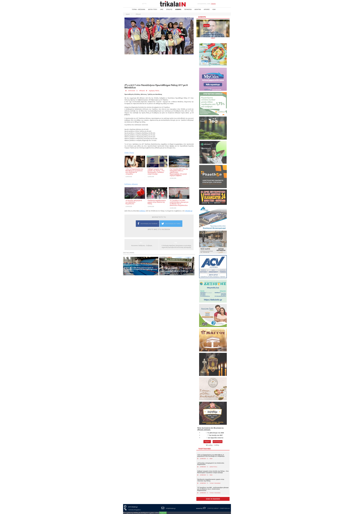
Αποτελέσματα (217, 449)
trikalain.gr (188, 211)
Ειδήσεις (142, 211)
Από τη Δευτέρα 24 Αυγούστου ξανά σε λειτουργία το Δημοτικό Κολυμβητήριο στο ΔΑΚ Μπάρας (140, 269)
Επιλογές (169, 9)
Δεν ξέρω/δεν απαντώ (215, 445)
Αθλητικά (198, 9)
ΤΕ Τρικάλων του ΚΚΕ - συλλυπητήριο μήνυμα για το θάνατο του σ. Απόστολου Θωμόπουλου (213, 496)
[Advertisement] (159, 69)
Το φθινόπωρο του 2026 (215, 440)
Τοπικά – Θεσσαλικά (138, 9)
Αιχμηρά (178, 9)
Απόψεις (207, 9)
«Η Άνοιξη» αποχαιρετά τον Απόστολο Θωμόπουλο (210, 470)
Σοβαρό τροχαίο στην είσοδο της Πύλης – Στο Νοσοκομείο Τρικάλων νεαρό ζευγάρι (213, 479)
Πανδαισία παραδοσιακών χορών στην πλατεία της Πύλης (210, 487)
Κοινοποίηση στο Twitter (173, 223)
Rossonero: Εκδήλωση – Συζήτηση (141, 245)
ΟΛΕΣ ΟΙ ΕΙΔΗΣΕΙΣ (213, 506)
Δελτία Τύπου (152, 9)
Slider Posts (129, 152)
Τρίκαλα (213, 4)
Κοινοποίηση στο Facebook (149, 223)
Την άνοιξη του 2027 (216, 442)
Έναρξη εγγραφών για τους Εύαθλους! (174, 271)
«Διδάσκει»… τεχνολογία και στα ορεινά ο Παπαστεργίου (213, 34)
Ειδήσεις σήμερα (131, 184)
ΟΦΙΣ (161, 9)
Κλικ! (214, 9)
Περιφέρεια (188, 9)
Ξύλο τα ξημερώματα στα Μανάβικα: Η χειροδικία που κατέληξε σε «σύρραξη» (211, 462)
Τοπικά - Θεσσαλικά (215, 490)
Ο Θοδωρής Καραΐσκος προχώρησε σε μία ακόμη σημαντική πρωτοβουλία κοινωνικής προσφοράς (176, 246)
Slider (211, 466)
